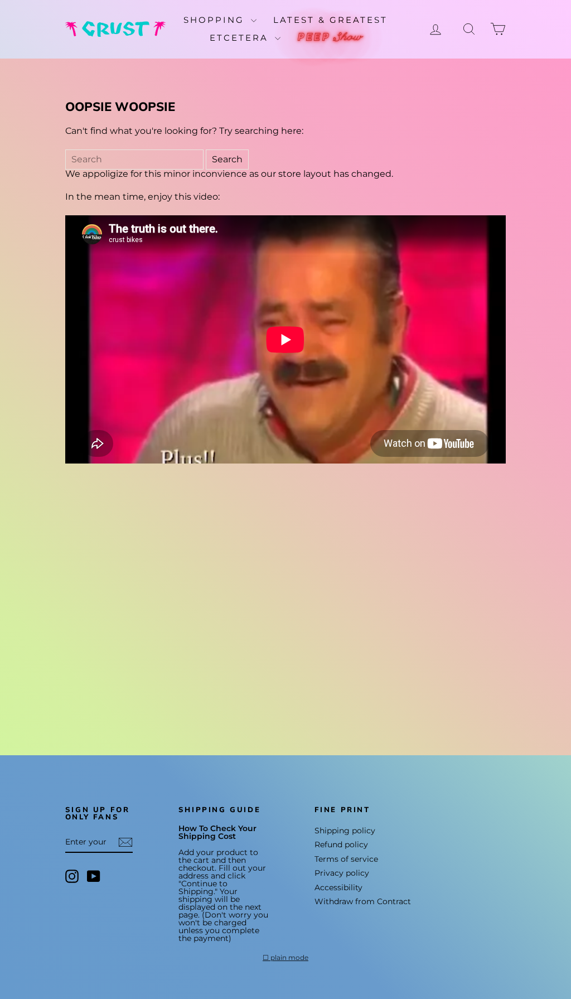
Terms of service (346, 859)
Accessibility (338, 887)
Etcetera (241, 37)
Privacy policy (341, 873)
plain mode (289, 957)
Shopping (215, 20)
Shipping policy (344, 831)
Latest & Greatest (330, 20)
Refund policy (341, 844)
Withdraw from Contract (362, 901)
